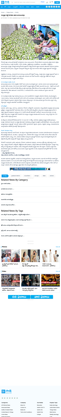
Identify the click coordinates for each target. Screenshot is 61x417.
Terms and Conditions (26, 412)
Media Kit (22, 410)
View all (58, 247)
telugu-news (9, 12)
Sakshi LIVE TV (41, 407)
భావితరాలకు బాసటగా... (30, 189)
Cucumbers (27, 176)
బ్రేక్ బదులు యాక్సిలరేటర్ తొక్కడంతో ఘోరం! (29, 225)
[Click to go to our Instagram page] (54, 7)
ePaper (42, 2)
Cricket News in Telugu (7, 412)
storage (37, 176)
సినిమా (27, 7)
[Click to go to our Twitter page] (52, 7)
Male (44, 176)
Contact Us (23, 407)
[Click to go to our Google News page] (59, 7)
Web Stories (53, 412)
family (16, 12)
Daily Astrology (53, 405)
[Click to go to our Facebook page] (47, 7)
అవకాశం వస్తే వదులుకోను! (28, 205)
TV (52, 2)
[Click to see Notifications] (47, 2)
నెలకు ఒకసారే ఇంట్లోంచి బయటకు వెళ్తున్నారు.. (30, 236)
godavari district (15, 176)
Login (57, 2)
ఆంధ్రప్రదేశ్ (15, 7)
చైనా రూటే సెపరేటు (30, 183)
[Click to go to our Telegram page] (15, 398)
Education (39, 405)
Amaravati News (5, 407)
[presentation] (3, 256)
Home (2, 12)
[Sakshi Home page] (5, 2)
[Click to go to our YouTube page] (56, 7)
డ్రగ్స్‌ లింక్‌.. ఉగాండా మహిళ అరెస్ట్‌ (29, 230)
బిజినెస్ (37, 7)
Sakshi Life (39, 410)
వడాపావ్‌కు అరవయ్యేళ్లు (30, 199)
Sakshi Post (40, 412)
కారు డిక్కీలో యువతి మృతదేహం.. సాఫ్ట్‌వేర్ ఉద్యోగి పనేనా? (29, 214)
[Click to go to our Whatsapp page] (49, 7)
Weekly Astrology (54, 414)
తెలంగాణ (22, 7)
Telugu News (53, 410)
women (52, 176)
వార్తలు (9, 7)
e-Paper (39, 414)
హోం (5, 7)
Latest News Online (55, 407)
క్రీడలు (32, 7)
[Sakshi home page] (6, 391)
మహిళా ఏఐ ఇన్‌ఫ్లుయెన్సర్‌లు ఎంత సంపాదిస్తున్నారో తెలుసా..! (30, 220)
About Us (22, 405)
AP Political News (5, 405)
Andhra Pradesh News (7, 410)
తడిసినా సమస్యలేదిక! (30, 194)
